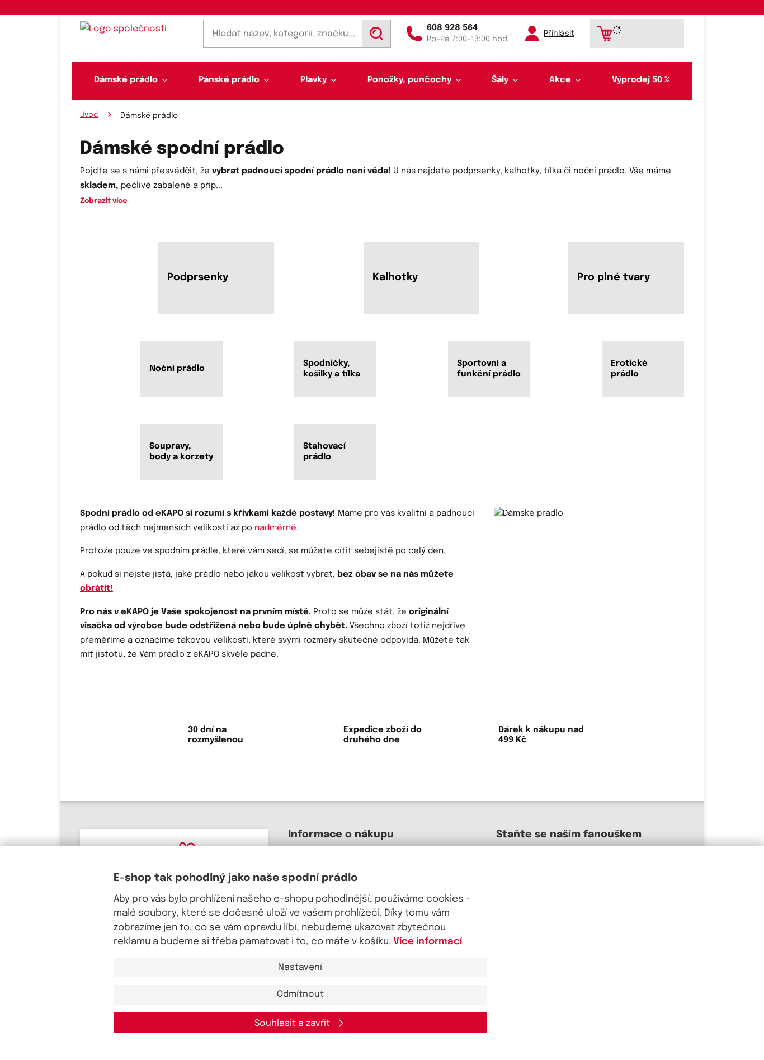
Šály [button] (500, 80)
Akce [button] (560, 80)
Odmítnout (300, 994)
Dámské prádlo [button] (126, 80)
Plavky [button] (313, 80)
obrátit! (96, 588)
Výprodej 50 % (641, 80)
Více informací (427, 941)
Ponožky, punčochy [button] (409, 80)
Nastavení (300, 967)
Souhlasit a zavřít (293, 1023)
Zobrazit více (103, 201)
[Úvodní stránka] (133, 28)
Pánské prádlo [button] (229, 80)
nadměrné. (276, 528)
